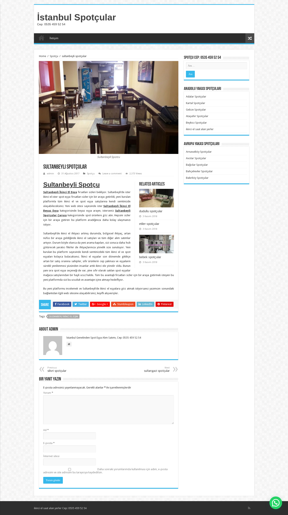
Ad (46, 430)
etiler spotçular (149, 223)
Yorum (48, 392)
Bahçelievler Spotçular (199, 171)
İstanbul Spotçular (76, 17)
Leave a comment (112, 173)
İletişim (54, 38)
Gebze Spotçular (196, 109)
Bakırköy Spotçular (197, 177)
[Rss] (249, 508)
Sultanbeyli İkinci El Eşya (63, 316)
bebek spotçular (150, 257)
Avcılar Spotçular (196, 158)
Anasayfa (41, 37)
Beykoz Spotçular (196, 122)
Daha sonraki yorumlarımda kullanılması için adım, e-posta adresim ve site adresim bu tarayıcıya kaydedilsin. (105, 471)
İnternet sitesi (51, 456)
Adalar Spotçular (196, 96)
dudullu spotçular (150, 211)
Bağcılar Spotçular (197, 164)
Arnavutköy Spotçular (199, 151)
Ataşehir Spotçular (197, 116)
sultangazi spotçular (157, 369)
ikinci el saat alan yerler (200, 129)
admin (50, 173)
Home (42, 56)
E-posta (49, 443)
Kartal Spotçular (195, 103)
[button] (275, 502)
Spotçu (54, 56)
